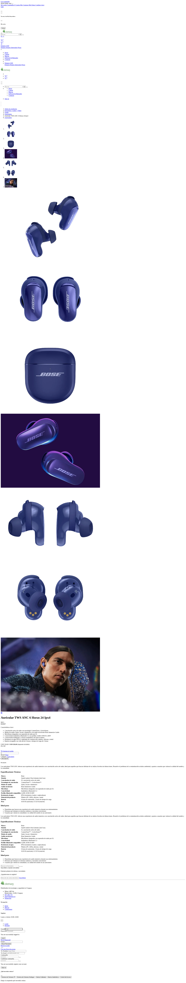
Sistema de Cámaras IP (8, 977)
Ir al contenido (5, 1)
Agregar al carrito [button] (7, 751)
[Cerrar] (1, 83)
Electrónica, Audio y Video (13, 110)
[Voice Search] (22, 866)
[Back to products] (1, 713)
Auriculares (8, 114)
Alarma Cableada (41, 977)
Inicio (6, 906)
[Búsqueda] (20, 34)
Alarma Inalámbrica (53, 977)
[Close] (1, 11)
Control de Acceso (66, 977)
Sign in (7, 99)
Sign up (4, 967)
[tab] (5, 759)
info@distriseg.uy (10, 896)
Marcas (7, 907)
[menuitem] (6, 3)
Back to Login (5, 945)
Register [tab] (7, 925)
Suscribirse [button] (22, 878)
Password (4, 931)
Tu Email (3, 953)
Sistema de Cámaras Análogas (25, 977)
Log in (3, 938)
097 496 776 (8, 895)
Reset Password (5, 940)
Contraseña (4, 955)
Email (2, 929)
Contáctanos (8, 909)
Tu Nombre (4, 951)
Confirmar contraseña (7, 959)
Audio (7, 112)
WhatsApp (8, 898)
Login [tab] (6, 924)
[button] (5, 46)
